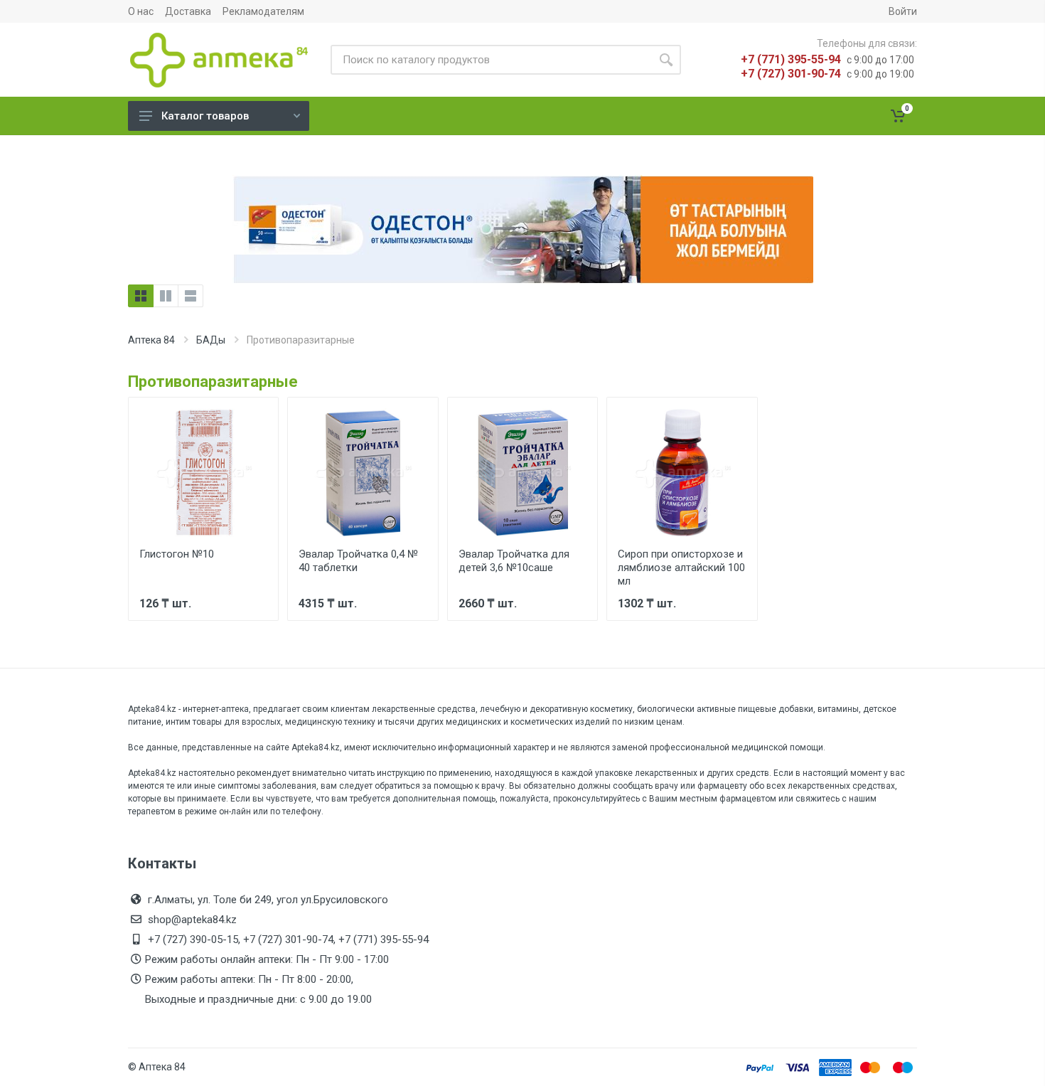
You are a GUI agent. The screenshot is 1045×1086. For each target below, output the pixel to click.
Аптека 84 (151, 340)
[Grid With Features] (165, 295)
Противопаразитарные (213, 381)
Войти (903, 11)
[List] (190, 295)
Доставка (188, 11)
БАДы (210, 340)
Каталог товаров (205, 116)
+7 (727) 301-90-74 (791, 73)
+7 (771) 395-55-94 (791, 59)
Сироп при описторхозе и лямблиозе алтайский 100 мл (681, 567)
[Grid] (141, 295)
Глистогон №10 (176, 554)
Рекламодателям (263, 11)
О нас (141, 11)
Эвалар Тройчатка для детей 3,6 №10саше (514, 561)
